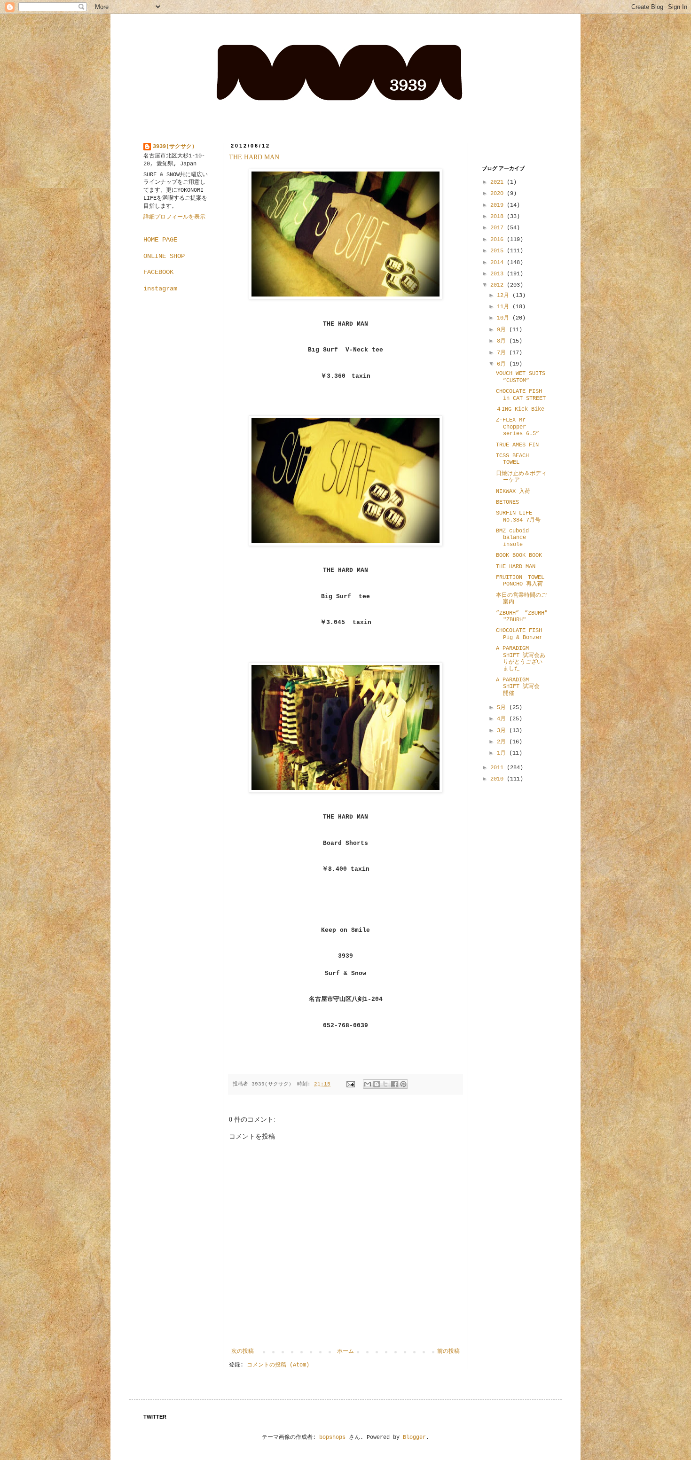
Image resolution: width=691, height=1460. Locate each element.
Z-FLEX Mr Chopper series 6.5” (517, 427)
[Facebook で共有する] (394, 1084)
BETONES (507, 502)
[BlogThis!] (376, 1084)
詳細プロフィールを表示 (174, 217)
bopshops (332, 1437)
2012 (498, 285)
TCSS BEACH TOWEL (512, 459)
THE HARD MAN (254, 157)
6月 (503, 364)
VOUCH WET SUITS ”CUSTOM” (520, 376)
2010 (498, 779)
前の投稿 (448, 1351)
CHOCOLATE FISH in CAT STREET (521, 394)
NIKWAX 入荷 (513, 491)
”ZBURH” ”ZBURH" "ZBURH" (522, 616)
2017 (498, 228)
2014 (498, 262)
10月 (504, 318)
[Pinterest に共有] (403, 1084)
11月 (504, 307)
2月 (503, 742)
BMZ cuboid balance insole (512, 538)
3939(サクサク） (175, 146)
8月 (503, 341)
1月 (503, 753)
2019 (498, 205)
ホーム (345, 1351)
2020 (498, 193)
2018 (498, 216)
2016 (498, 239)
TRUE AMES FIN (517, 445)
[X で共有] (385, 1084)
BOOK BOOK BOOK (519, 555)
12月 (504, 295)
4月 (503, 719)
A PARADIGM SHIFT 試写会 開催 (518, 687)
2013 (498, 274)
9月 (503, 330)
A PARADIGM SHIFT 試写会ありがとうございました (520, 658)
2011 (498, 768)
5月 (503, 707)
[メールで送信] (367, 1084)
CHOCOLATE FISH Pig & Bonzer (519, 633)
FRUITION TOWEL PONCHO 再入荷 (520, 580)
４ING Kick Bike (520, 409)
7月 (503, 353)
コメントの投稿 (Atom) (278, 1365)
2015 (498, 251)
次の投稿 (242, 1351)
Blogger (414, 1437)
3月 (503, 730)
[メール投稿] (351, 1084)
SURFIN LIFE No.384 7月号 (518, 516)
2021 (498, 182)
